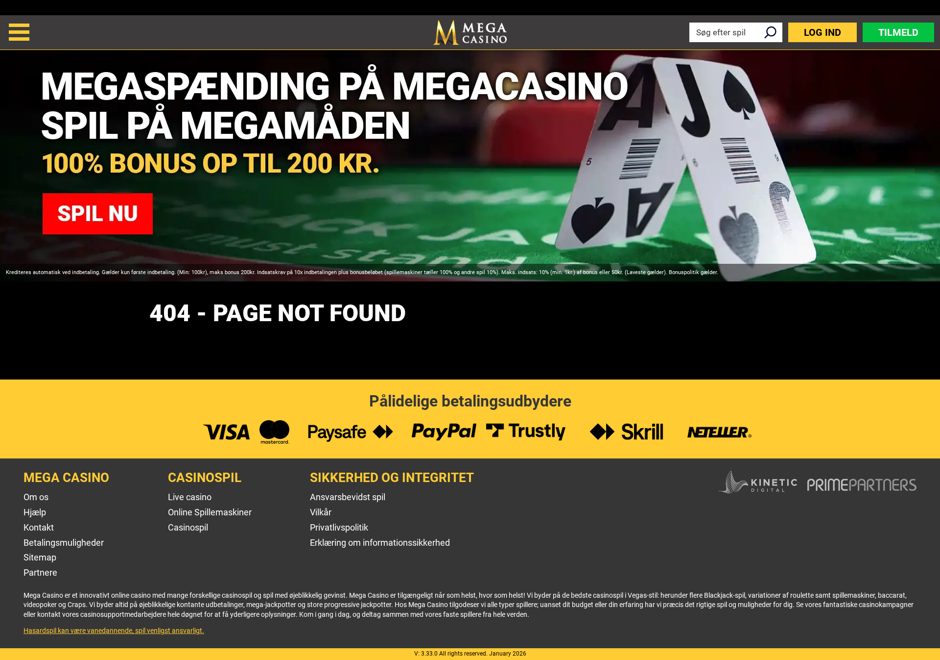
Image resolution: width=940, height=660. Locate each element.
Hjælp (35, 512)
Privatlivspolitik (339, 527)
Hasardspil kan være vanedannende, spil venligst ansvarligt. (114, 631)
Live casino (190, 497)
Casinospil (188, 527)
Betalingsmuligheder (64, 542)
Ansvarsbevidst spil (347, 497)
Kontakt (39, 527)
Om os (36, 497)
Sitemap (40, 557)
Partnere (40, 572)
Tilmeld (898, 32)
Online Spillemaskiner (210, 512)
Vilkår (320, 512)
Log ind (822, 32)
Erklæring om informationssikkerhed (380, 542)
